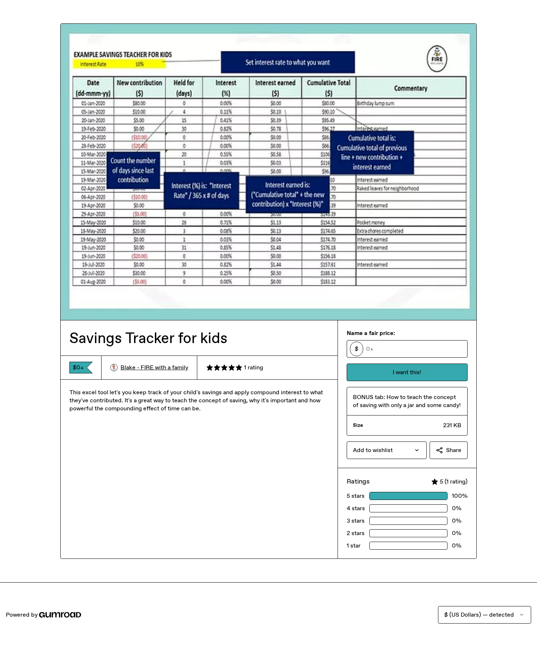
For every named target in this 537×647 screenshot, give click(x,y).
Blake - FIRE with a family (154, 367)
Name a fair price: (371, 333)
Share (453, 450)
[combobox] (387, 450)
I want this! (407, 372)
